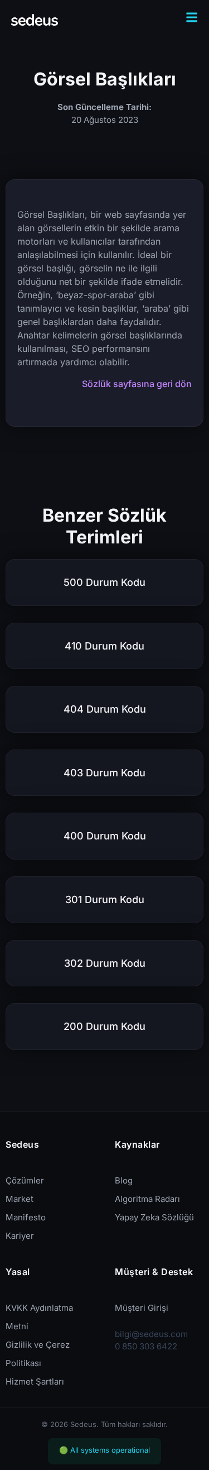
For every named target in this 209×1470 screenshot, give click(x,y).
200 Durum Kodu (104, 1026)
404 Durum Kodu (105, 709)
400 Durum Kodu (105, 836)
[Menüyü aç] (192, 17)
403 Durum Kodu (104, 773)
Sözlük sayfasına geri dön (137, 383)
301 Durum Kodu (104, 899)
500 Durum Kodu (104, 582)
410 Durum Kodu (104, 646)
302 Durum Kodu (104, 963)
